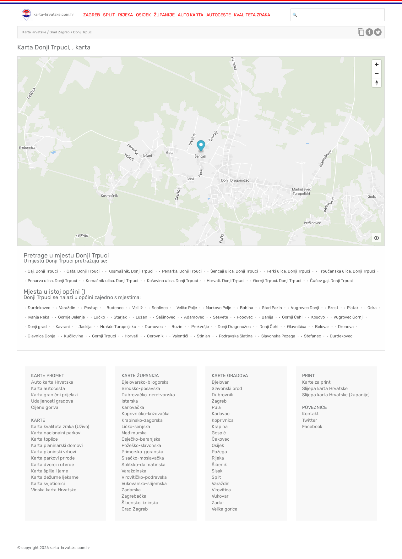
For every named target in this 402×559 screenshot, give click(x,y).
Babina (246, 307)
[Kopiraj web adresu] (361, 33)
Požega (219, 452)
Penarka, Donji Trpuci (182, 271)
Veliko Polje (187, 307)
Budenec (114, 307)
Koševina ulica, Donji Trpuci (172, 280)
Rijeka (125, 15)
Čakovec (221, 439)
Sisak (217, 471)
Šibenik (219, 464)
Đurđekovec (39, 307)
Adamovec (194, 317)
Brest (333, 307)
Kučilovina (73, 336)
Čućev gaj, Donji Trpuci (331, 280)
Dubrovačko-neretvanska (148, 395)
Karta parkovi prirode (53, 458)
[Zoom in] (376, 64)
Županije (164, 15)
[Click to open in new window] (369, 33)
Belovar (322, 326)
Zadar (218, 502)
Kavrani (63, 326)
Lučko (99, 317)
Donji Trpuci (83, 32)
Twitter (309, 420)
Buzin (176, 326)
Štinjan (203, 336)
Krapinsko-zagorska (142, 420)
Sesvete (220, 317)
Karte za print (316, 382)
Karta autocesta (48, 388)
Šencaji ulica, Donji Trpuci (234, 271)
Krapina (220, 426)
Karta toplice (44, 439)
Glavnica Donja (41, 336)
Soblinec (160, 307)
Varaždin (67, 307)
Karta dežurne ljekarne (55, 477)
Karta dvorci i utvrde (52, 464)
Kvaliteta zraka (252, 15)
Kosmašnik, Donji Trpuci (130, 271)
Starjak (120, 317)
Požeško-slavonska (141, 445)
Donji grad (37, 326)
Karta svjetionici (48, 483)
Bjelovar (220, 382)
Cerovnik (155, 336)
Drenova (346, 326)
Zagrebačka (134, 496)
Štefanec (312, 336)
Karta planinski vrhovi (53, 452)
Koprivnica (223, 420)
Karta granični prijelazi (54, 395)
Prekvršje (200, 326)
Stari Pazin (272, 307)
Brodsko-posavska (141, 388)
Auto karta (190, 15)
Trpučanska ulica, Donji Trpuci (347, 271)
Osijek (143, 15)
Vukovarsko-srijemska (144, 483)
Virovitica (221, 490)
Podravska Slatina (236, 336)
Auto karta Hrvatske (52, 382)
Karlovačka (133, 407)
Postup (91, 307)
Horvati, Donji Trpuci (225, 280)
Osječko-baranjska (141, 439)
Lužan (141, 317)
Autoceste (218, 15)
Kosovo (318, 317)
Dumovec (154, 326)
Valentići (180, 336)
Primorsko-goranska (142, 452)
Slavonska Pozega (278, 336)
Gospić (219, 433)
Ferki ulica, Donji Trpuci (288, 271)
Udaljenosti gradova (52, 401)
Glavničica (296, 326)
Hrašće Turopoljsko (118, 326)
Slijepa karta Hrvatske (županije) (336, 395)
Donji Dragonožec (234, 326)
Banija (267, 317)
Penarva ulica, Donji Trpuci (52, 280)
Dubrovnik (222, 395)
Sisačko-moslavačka (143, 458)
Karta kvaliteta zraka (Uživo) (60, 426)
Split (109, 15)
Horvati (131, 336)
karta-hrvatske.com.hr (54, 14)
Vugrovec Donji (305, 307)
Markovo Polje (218, 307)
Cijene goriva (44, 407)
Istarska (130, 401)
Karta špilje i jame (49, 471)
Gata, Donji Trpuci (83, 271)
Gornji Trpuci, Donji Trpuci (277, 280)
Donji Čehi (268, 326)
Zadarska (131, 490)
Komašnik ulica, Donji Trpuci (112, 280)
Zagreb (91, 15)
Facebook (312, 426)
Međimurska (134, 433)
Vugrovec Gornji (348, 317)
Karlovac (221, 413)
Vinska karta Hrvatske (53, 490)
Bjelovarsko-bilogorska (145, 382)
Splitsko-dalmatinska (144, 464)
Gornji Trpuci (104, 336)
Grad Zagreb (60, 32)
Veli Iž (137, 307)
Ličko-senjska (136, 426)
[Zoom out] (376, 73)
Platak (353, 307)
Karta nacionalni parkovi (56, 433)
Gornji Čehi (292, 317)
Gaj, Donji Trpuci (43, 271)
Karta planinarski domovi (57, 445)
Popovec (245, 317)
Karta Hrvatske (34, 32)
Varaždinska (134, 471)
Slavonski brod (227, 388)
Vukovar (220, 496)
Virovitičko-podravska (144, 477)
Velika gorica (224, 509)
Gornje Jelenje (71, 317)
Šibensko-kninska (140, 502)
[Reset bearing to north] (376, 82)
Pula (216, 407)
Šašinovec (165, 317)
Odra (372, 307)
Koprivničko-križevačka (146, 413)
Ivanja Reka (38, 317)
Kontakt (310, 413)
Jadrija (85, 326)
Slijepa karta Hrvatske (325, 388)
